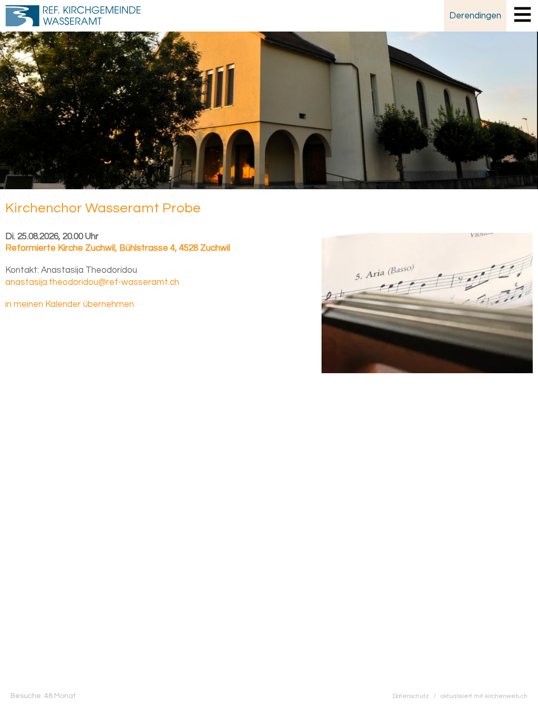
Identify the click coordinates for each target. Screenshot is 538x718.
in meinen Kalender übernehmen (69, 304)
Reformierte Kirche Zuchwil (117, 248)
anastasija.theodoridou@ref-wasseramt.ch (92, 282)
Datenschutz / (416, 696)
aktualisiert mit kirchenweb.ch (483, 696)
